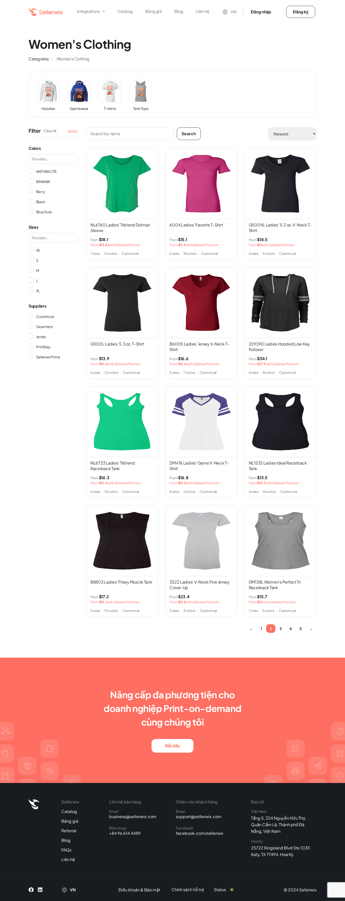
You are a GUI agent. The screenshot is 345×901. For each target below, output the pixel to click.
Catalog (125, 11)
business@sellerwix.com (133, 816)
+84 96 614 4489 (125, 833)
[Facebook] (31, 889)
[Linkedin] (40, 889)
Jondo (41, 336)
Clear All (49, 130)
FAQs (66, 849)
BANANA (43, 181)
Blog (178, 11)
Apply (73, 131)
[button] (91, 11)
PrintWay (43, 346)
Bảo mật (152, 889)
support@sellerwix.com (198, 816)
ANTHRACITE (46, 171)
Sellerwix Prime (48, 357)
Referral (68, 830)
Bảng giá (153, 11)
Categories (38, 58)
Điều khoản (129, 889)
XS (38, 250)
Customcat (45, 316)
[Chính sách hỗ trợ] (191, 889)
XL (38, 290)
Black (40, 201)
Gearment (44, 326)
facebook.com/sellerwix (199, 833)
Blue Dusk (44, 212)
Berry (40, 191)
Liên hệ (202, 11)
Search (189, 133)
